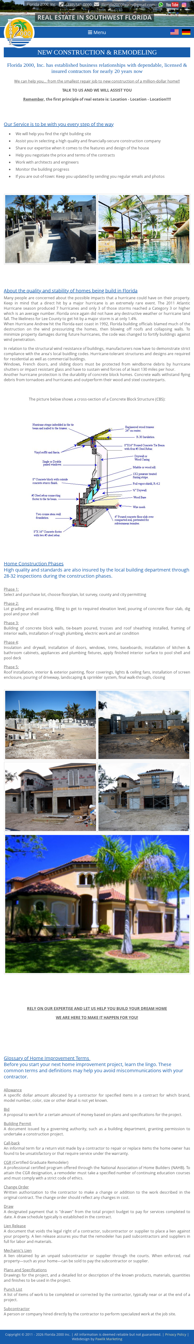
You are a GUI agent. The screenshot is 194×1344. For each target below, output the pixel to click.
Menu (99, 32)
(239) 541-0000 (79, 4)
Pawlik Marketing (108, 1339)
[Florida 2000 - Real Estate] (19, 46)
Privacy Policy (175, 1334)
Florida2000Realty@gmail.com (128, 4)
